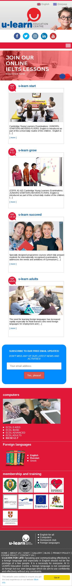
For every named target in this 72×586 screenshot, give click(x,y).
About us (15, 553)
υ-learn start (27, 86)
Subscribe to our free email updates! (34, 351)
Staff (26, 553)
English (34, 455)
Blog (47, 553)
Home (4, 553)
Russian (34, 458)
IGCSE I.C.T (12, 438)
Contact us (27, 555)
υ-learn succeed (30, 214)
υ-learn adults (28, 279)
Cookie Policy (9, 555)
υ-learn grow (27, 150)
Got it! (57, 577)
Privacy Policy (61, 553)
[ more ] (13, 137)
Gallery (37, 553)
